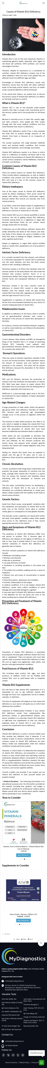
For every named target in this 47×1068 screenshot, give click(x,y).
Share (24, 939)
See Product (23, 853)
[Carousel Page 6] (25, 924)
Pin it (31, 939)
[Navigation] (3, 3)
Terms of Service (11, 1062)
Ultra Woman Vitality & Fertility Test (12, 1003)
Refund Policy (25, 1062)
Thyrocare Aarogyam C (31, 1004)
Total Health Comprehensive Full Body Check (34, 1000)
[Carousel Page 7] (27, 924)
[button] (41, 943)
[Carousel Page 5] (23, 924)
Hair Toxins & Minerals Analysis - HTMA (13, 1019)
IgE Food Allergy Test (30, 1013)
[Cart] (43, 3)
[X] (8, 1055)
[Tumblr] (18, 1055)
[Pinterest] (23, 1055)
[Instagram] (13, 1055)
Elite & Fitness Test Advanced (11, 1029)
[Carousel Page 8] (29, 924)
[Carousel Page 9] (31, 924)
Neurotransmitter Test (31, 1026)
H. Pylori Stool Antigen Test (11, 1026)
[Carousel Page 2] (22, 859)
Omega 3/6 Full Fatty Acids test (34, 1017)
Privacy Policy (37, 1062)
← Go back (6, 934)
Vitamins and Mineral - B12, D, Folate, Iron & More (34, 1021)
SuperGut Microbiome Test (11, 1015)
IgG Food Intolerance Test (10, 1008)
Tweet (17, 939)
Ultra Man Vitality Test (9, 999)
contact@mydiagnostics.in (14, 981)
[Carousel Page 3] (24, 859)
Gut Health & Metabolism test (12, 1011)
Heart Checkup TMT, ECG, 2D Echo (34, 1009)
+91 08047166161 (11, 1045)
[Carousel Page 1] (20, 859)
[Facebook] (3, 1055)
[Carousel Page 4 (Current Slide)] (26, 859)
